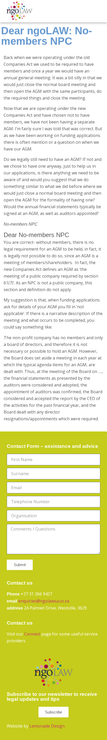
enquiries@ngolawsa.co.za (43, 601)
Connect (32, 634)
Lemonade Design (47, 726)
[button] (92, 11)
